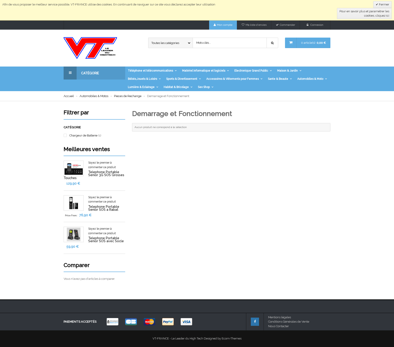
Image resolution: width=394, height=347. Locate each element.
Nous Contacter (278, 326)
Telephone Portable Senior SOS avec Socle (106, 239)
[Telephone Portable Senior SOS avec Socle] (74, 234)
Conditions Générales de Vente (288, 321)
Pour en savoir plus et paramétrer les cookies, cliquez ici (364, 14)
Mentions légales (279, 317)
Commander (287, 24)
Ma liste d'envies (256, 24)
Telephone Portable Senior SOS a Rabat (103, 208)
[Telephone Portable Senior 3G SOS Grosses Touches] (74, 168)
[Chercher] (272, 43)
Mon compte (224, 24)
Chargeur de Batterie (83, 135)
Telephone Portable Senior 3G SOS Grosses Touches (94, 175)
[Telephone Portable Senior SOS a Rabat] (74, 202)
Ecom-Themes (231, 338)
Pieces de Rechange (127, 96)
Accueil (69, 96)
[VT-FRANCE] (94, 48)
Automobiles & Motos (94, 96)
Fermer (383, 4)
